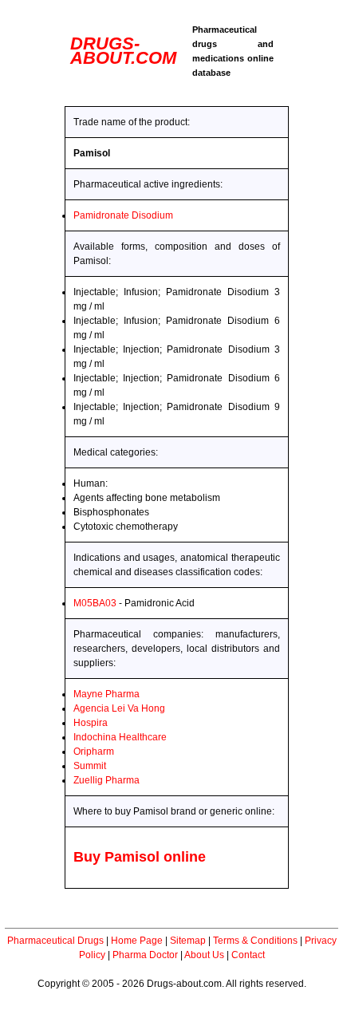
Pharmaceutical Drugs (55, 940)
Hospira (90, 722)
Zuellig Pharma (106, 780)
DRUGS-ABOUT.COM (123, 51)
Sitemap (188, 940)
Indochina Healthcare (120, 737)
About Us (204, 955)
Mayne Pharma (106, 694)
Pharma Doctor (145, 955)
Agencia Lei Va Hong (119, 708)
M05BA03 (94, 603)
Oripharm (93, 751)
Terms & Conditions (255, 940)
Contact (248, 955)
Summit (89, 765)
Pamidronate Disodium (123, 215)
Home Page (137, 940)
